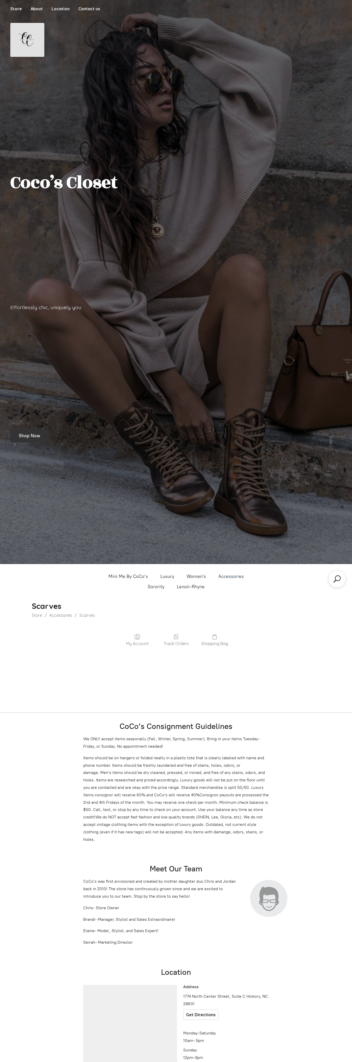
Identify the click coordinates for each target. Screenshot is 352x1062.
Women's (196, 576)
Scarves (87, 615)
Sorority (156, 587)
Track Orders (176, 643)
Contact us (89, 8)
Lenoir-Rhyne (191, 587)
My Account (137, 643)
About (37, 8)
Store (16, 8)
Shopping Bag (214, 643)
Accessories (231, 576)
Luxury (167, 576)
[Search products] (337, 579)
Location (61, 8)
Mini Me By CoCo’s (128, 576)
